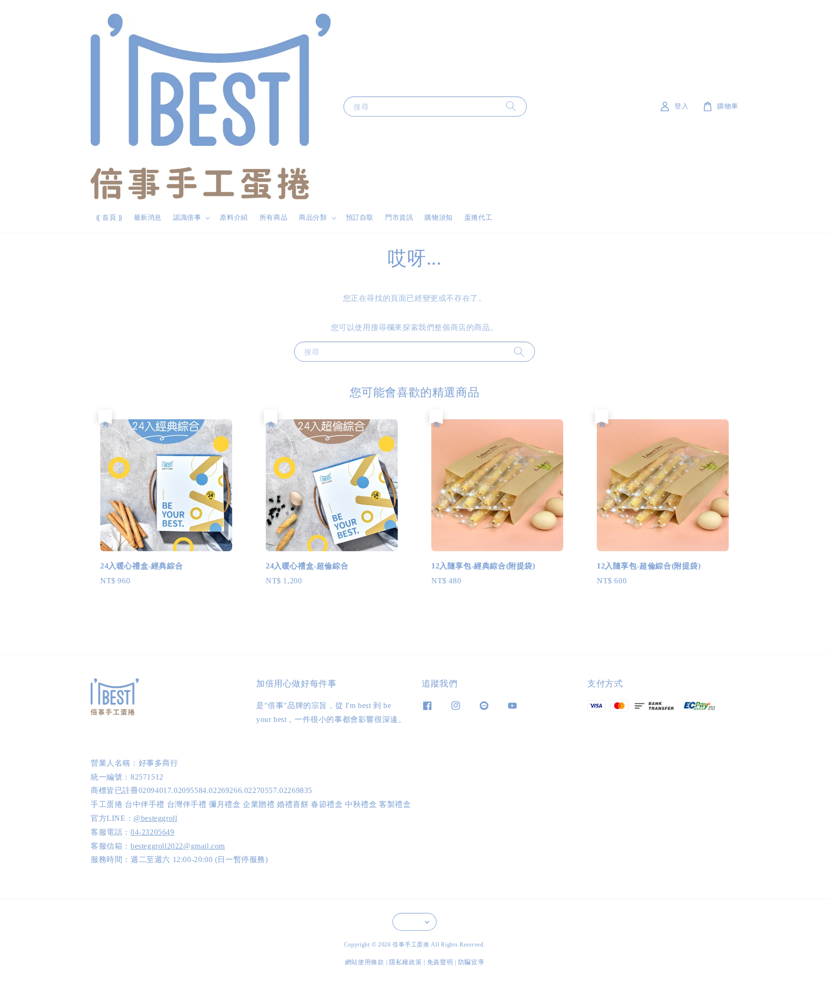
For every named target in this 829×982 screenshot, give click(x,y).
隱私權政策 (405, 962)
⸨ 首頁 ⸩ (109, 217)
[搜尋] (511, 106)
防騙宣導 (471, 962)
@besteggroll (155, 818)
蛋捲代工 (478, 217)
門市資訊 (399, 217)
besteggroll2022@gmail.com (177, 846)
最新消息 (148, 217)
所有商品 (273, 217)
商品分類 (313, 217)
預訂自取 (360, 217)
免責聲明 (440, 962)
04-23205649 (152, 832)
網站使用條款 (364, 962)
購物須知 (438, 217)
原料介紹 (234, 217)
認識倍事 (187, 217)
